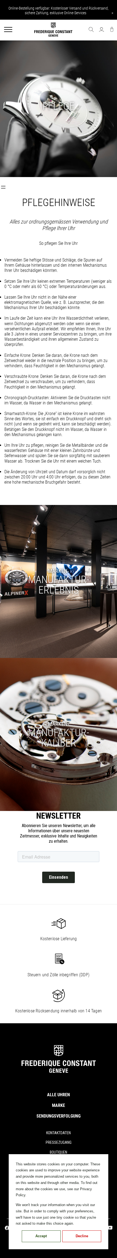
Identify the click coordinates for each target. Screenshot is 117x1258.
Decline (82, 1236)
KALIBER (58, 738)
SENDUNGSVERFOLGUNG (58, 1116)
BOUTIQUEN (58, 1152)
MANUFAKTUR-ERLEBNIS (58, 585)
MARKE (58, 1105)
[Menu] (8, 30)
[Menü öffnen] (3, 187)
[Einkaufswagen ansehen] (112, 30)
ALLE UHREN (58, 1094)
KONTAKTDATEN (58, 1133)
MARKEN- (58, 571)
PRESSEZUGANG (59, 1142)
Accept (41, 1236)
